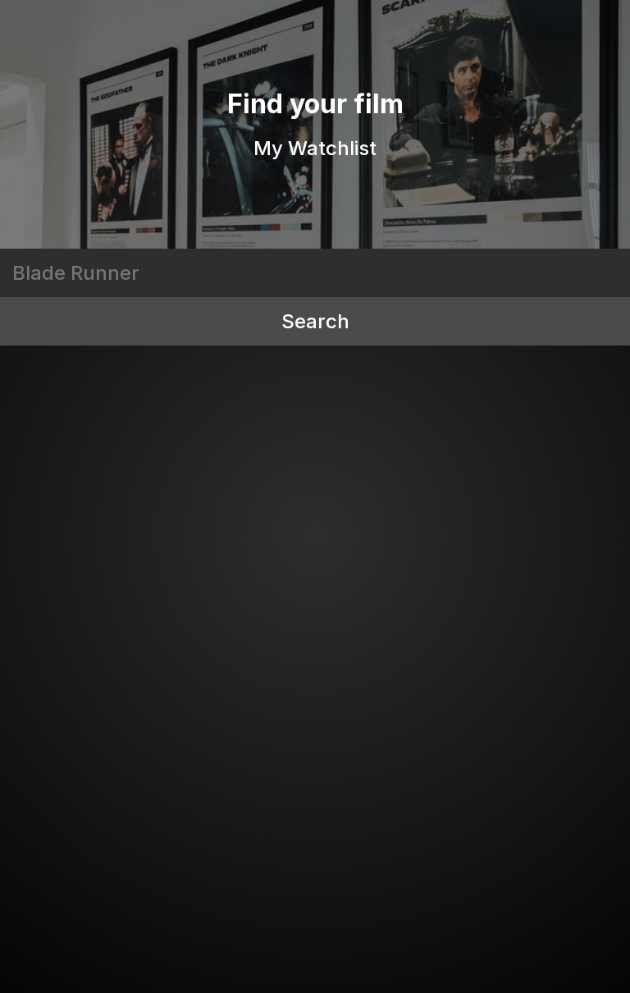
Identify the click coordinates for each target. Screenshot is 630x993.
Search (315, 321)
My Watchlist (315, 148)
